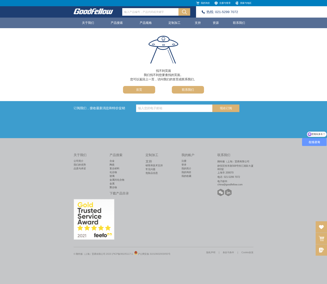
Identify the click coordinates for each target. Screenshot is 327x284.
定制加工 (174, 22)
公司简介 (78, 160)
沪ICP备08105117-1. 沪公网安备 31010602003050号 (141, 254)
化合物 (113, 172)
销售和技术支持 (154, 165)
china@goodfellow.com (230, 184)
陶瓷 (112, 164)
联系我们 (239, 22)
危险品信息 (152, 173)
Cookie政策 (247, 252)
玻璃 (112, 176)
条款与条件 (228, 252)
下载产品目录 (119, 193)
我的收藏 (186, 176)
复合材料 (114, 168)
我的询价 (205, 3)
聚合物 (113, 187)
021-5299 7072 (226, 12)
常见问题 (150, 169)
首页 (139, 89)
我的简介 (186, 168)
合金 (112, 160)
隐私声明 (210, 252)
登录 (183, 164)
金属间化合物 (117, 179)
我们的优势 (80, 164)
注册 (183, 160)
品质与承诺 (80, 168)
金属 (112, 183)
